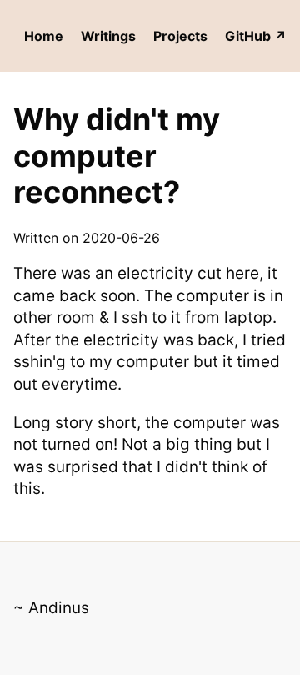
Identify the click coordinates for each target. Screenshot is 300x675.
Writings (108, 36)
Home (43, 36)
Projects (180, 36)
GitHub (248, 36)
